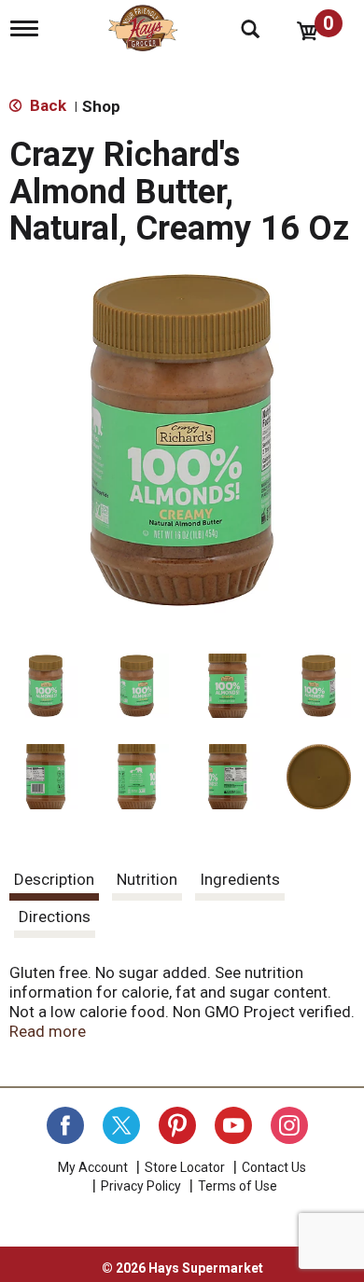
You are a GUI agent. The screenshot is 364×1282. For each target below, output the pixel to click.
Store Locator (185, 1167)
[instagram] (289, 1125)
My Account (93, 1167)
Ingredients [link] (240, 879)
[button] (45, 686)
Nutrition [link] (147, 879)
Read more (47, 1031)
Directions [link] (55, 916)
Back (46, 105)
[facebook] (65, 1125)
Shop (101, 106)
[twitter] (121, 1125)
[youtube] (233, 1125)
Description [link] (54, 879)
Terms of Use (237, 1186)
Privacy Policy (141, 1186)
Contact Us (274, 1167)
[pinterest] (177, 1125)
